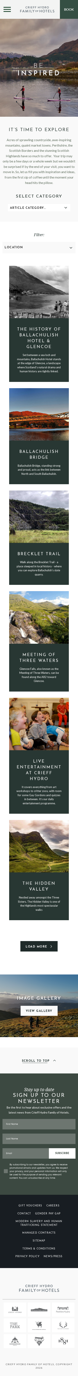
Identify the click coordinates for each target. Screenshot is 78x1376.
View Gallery (39, 1011)
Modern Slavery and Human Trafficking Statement (39, 1223)
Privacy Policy (27, 1256)
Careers (52, 1206)
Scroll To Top (36, 1061)
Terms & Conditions (38, 1249)
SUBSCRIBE (62, 1153)
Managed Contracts (39, 1233)
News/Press (53, 1256)
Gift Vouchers (30, 1206)
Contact (24, 1214)
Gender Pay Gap (48, 1214)
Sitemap (39, 1241)
